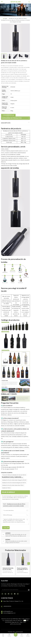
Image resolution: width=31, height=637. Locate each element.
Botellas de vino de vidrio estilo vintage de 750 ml (14, 480)
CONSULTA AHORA (7, 115)
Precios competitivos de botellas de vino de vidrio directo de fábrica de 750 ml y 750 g (22, 568)
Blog (21, 622)
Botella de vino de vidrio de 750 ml (17, 18)
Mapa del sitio (15, 622)
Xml (24, 622)
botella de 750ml (6, 488)
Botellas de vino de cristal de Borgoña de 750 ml (14, 482)
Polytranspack (19, 632)
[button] (28, 563)
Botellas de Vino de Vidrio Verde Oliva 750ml (12, 485)
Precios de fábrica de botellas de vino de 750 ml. (14, 475)
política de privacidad (15, 624)
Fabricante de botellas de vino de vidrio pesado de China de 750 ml (8, 568)
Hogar (5, 18)
